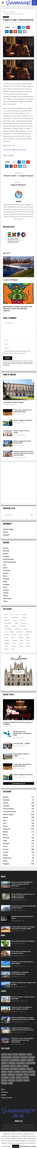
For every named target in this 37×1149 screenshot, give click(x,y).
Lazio (5, 565)
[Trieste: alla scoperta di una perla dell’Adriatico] (7, 412)
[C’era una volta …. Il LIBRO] (7, 746)
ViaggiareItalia (18, 1113)
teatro (28, 643)
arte (5, 155)
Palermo (20, 637)
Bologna (24, 614)
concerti (24, 617)
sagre (28, 640)
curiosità (22, 620)
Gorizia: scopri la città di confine (21, 432)
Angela (6, 22)
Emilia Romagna (8, 559)
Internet (5, 532)
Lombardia (5, 16)
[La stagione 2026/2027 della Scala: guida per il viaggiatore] (18, 709)
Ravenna (14, 640)
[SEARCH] (32, 515)
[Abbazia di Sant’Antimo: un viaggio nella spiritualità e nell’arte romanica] (5, 1020)
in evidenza (18, 629)
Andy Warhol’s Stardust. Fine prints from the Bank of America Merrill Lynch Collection (17, 308)
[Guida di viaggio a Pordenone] (7, 422)
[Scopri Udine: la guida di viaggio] (18, 389)
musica (27, 634)
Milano (11, 155)
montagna (20, 632)
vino (12, 649)
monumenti (29, 632)
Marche (5, 573)
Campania (6, 556)
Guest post (4, 1092)
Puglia (5, 581)
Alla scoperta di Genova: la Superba (22, 941)
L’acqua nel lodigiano (10, 280)
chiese (6, 617)
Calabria (5, 553)
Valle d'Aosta (7, 858)
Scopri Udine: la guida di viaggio (13, 402)
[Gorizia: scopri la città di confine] (7, 433)
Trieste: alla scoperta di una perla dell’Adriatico (22, 411)
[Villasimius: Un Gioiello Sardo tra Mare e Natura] (5, 964)
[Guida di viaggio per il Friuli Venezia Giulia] (7, 443)
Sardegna (6, 584)
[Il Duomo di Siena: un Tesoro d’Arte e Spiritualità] (5, 999)
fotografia (22, 626)
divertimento (8, 623)
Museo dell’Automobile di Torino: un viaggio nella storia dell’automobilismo (23, 896)
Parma (28, 637)
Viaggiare (6, 535)
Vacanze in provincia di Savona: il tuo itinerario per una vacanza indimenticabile (23, 453)
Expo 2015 (6, 253)
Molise (5, 576)
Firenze (6, 626)
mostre (14, 634)
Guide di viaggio (9, 374)
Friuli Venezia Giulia (9, 562)
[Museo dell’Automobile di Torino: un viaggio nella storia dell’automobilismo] (5, 896)
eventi (16, 623)
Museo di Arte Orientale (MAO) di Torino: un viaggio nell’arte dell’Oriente (21, 884)
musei (20, 634)
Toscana (5, 590)
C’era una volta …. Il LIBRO (21, 743)
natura (6, 637)
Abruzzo (5, 548)
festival (23, 623)
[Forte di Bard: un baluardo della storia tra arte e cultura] (5, 908)
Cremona (6, 620)
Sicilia (5, 587)
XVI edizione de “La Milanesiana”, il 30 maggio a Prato (22, 733)
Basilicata (6, 551)
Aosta (6, 614)
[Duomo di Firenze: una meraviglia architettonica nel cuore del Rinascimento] (5, 1040)
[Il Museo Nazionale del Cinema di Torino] (5, 919)
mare (5, 632)
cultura (14, 620)
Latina (25, 629)
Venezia (28, 646)
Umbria (5, 595)
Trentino (5, 593)
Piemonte (6, 579)
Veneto (5, 601)
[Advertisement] (18, 483)
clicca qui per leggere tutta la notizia (14, 150)
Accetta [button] (15, 1146)
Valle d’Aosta (7, 598)
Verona (6, 649)
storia (21, 643)
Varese (21, 646)
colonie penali (15, 617)
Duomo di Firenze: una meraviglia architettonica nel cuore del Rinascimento (22, 1040)
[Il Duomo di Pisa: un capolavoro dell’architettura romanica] (5, 1009)
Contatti (3, 1095)
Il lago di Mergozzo (18, 184)
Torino (6, 646)
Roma (21, 640)
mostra (6, 634)
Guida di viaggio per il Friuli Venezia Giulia (22, 442)
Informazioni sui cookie (27, 1146)
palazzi (13, 637)
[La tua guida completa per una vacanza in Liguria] (5, 954)
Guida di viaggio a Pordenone (22, 420)
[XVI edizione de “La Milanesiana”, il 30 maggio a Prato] (7, 734)
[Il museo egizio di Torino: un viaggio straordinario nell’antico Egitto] (5, 929)
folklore (13, 626)
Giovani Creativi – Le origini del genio (19, 175)
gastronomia (8, 629)
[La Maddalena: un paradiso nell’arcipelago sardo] (5, 974)
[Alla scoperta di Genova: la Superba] (5, 943)
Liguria (5, 567)
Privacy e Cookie (6, 1097)
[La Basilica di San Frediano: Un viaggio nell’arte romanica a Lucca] (5, 1030)
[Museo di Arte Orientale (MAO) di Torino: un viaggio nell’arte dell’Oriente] (5, 884)
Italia (4, 820)
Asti (17, 614)
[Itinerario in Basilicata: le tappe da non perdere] (5, 985)
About (3, 1089)
